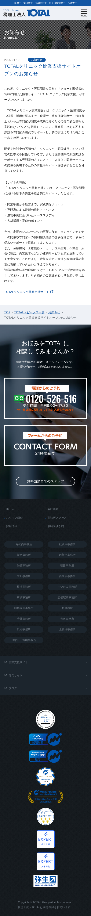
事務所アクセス (57, 517)
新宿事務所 (24, 554)
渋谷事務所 (24, 565)
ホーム (10, 509)
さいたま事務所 (67, 586)
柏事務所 (67, 608)
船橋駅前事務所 (67, 597)
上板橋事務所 (67, 629)
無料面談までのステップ (45, 481)
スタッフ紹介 (14, 517)
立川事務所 (24, 576)
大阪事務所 (67, 618)
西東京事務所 (67, 576)
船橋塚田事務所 (23, 608)
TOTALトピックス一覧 (29, 312)
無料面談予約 (55, 526)
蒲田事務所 (67, 565)
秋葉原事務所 (67, 544)
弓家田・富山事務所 (23, 640)
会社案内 (52, 509)
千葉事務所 (24, 618)
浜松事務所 (24, 629)
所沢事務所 (24, 597)
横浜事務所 (24, 586)
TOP (7, 312)
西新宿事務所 (67, 554)
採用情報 (11, 526)
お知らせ (36, 59)
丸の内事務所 (24, 544)
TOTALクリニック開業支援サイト (26, 292)
